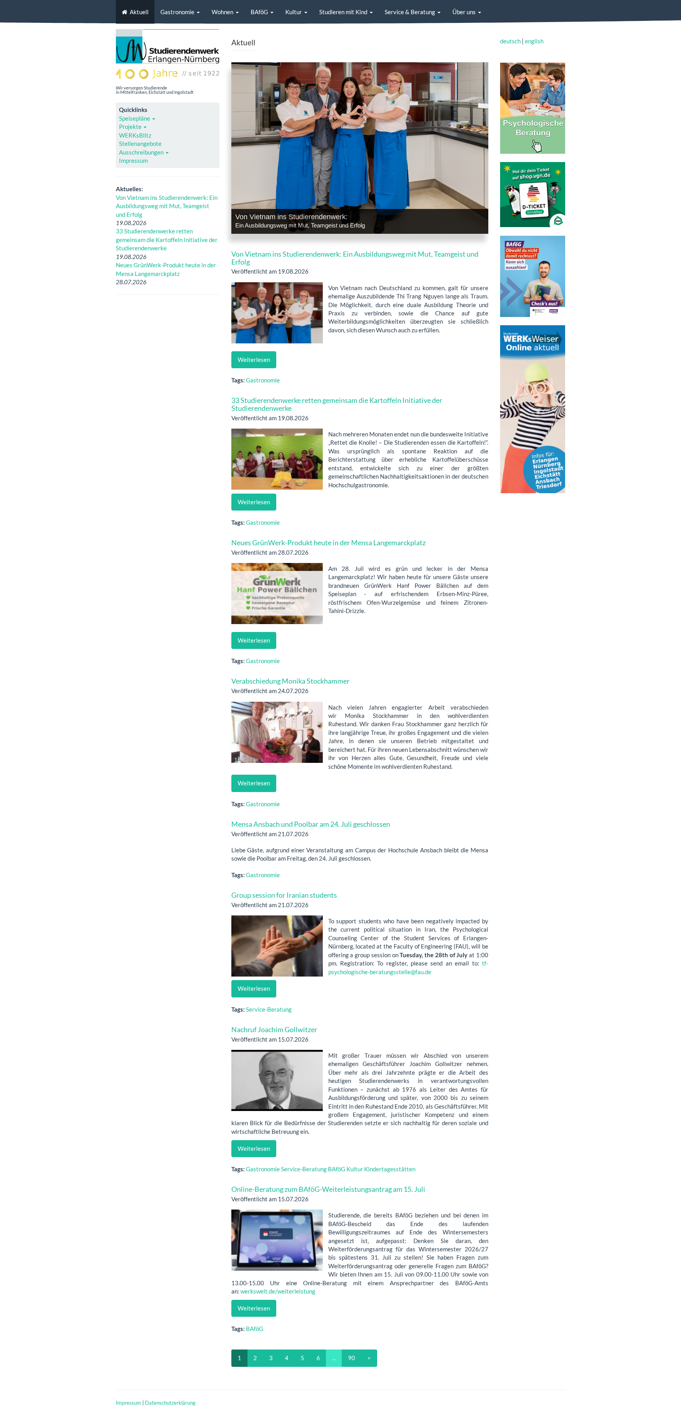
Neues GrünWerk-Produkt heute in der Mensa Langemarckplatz (328, 542)
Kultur (293, 11)
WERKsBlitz (135, 135)
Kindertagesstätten (389, 1168)
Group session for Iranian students (284, 895)
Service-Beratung (269, 1009)
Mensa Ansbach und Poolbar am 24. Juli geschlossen (310, 824)
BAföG (259, 11)
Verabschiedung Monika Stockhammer (290, 681)
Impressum (133, 160)
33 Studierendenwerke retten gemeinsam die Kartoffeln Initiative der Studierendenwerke (167, 239)
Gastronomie (177, 11)
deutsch (510, 41)
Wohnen (222, 11)
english (534, 41)
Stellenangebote (140, 143)
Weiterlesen (254, 359)
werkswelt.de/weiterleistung (277, 1291)
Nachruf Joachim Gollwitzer (274, 1029)
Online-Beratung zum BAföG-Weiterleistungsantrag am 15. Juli (328, 1189)
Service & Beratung (410, 11)
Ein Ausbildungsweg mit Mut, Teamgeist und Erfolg (300, 225)
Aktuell (139, 11)
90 (351, 1357)
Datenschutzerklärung (170, 1403)
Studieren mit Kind (343, 11)
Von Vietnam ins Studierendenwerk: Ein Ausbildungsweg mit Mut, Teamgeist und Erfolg (167, 206)
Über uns (464, 11)
